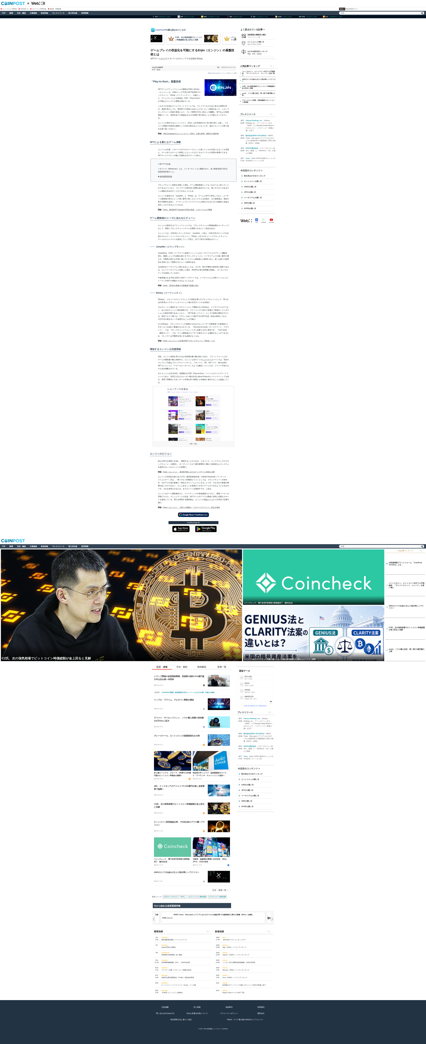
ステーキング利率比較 (39, 9)
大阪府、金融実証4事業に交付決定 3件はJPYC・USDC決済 (210, 860)
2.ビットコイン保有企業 (197, 897)
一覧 (270, 66)
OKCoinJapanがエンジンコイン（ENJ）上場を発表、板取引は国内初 (191, 134)
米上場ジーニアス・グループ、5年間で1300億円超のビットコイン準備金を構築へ (172, 774)
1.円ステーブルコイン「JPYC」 (175, 897)
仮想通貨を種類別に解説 (257, 35)
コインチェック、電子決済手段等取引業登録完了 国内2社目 (171, 860)
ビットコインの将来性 (9, 9)
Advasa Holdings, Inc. (254, 120)
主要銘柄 (33, 13)
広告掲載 (165, 1007)
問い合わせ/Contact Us (165, 1013)
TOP (3, 13)
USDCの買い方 (250, 187)
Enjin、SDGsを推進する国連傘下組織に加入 (181, 285)
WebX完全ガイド (352, 9)
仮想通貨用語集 (166, 176)
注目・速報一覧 (219, 890)
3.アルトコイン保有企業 (217, 897)
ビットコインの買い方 (256, 42)
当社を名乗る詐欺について (197, 1013)
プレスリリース (58, 13)
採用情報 (84, 13)
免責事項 (229, 1007)
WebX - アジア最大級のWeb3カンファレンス (245, 1019)
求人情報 (197, 1007)
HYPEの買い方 (250, 208)
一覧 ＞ (421, 551)
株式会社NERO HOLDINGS (256, 135)
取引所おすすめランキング (254, 176)
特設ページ (208, 499)
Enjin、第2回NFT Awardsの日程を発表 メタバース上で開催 (187, 210)
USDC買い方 (24, 9)
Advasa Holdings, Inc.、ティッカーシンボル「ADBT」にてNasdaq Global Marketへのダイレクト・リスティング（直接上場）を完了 (260, 125)
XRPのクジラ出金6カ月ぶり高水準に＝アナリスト (176, 872)
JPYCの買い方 (250, 192)
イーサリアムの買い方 (253, 198)
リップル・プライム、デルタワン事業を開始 (174, 700)
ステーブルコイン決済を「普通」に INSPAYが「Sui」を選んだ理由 (260, 150)
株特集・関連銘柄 (55, 9)
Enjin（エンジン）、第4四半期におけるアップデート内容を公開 (189, 472)
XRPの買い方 (249, 203)
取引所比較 (72, 13)
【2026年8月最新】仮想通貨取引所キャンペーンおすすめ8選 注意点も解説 (188, 692)
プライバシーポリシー (229, 1013)
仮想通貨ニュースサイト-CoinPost (217, 1029)
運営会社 (260, 1013)
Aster (248, 158)
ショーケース (207, 360)
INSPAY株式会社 (252, 148)
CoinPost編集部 (157, 67)
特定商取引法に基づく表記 (181, 1019)
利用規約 (260, 1007)
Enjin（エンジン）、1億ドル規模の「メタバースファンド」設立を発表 (191, 507)
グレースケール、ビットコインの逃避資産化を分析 (177, 736)
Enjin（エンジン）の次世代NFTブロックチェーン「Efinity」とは (189, 341)
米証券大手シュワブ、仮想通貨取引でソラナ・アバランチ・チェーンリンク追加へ (209, 774)
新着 (11, 13)
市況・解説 (21, 13)
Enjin (158, 69)
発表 (222, 379)
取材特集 (44, 13)
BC (218, 67)
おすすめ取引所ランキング (257, 51)
